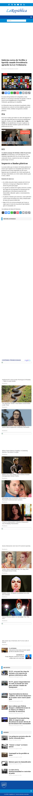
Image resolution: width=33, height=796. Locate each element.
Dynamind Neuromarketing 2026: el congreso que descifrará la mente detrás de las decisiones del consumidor (20, 720)
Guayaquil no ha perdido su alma (19, 754)
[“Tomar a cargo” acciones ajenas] (5, 746)
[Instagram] (21, 4)
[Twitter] (12, 4)
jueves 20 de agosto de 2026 (15, 763)
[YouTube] (18, 4)
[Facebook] (9, 4)
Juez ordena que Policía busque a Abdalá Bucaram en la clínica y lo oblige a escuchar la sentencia (19, 708)
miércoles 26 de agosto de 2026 (16, 677)
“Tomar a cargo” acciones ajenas (18, 746)
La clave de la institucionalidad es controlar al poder (20, 771)
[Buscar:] (16, 20)
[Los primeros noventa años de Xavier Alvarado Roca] (5, 737)
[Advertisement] (16, 39)
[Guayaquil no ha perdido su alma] (5, 754)
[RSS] (24, 4)
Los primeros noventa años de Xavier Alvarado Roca (20, 737)
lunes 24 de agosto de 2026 (15, 740)
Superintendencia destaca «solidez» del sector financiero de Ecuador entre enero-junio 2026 (20, 696)
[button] (31, 17)
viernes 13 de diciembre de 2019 (10, 68)
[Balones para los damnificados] (5, 763)
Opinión (6, 732)
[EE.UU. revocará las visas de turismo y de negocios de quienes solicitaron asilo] (5, 673)
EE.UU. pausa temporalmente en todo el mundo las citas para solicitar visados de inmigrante (19, 684)
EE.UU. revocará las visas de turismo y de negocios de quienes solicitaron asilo (19, 673)
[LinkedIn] (15, 4)
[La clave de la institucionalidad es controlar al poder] (5, 771)
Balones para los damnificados (20, 762)
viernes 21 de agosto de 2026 (16, 748)
